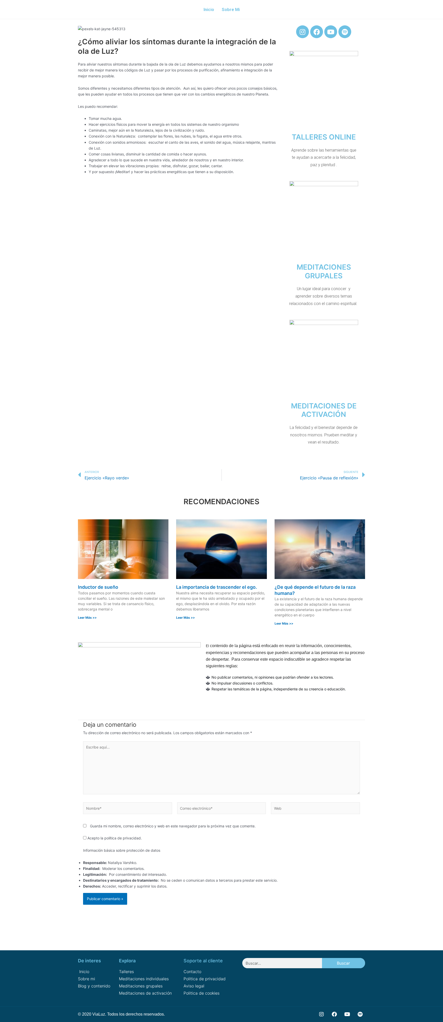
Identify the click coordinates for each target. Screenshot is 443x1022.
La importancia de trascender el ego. (216, 587)
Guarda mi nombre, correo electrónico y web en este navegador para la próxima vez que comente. (173, 826)
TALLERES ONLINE (324, 137)
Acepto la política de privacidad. (114, 838)
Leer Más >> (87, 617)
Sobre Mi (231, 9)
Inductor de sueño (98, 587)
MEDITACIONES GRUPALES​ (324, 271)
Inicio (209, 9)
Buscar (343, 963)
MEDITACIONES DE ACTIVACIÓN (324, 410)
